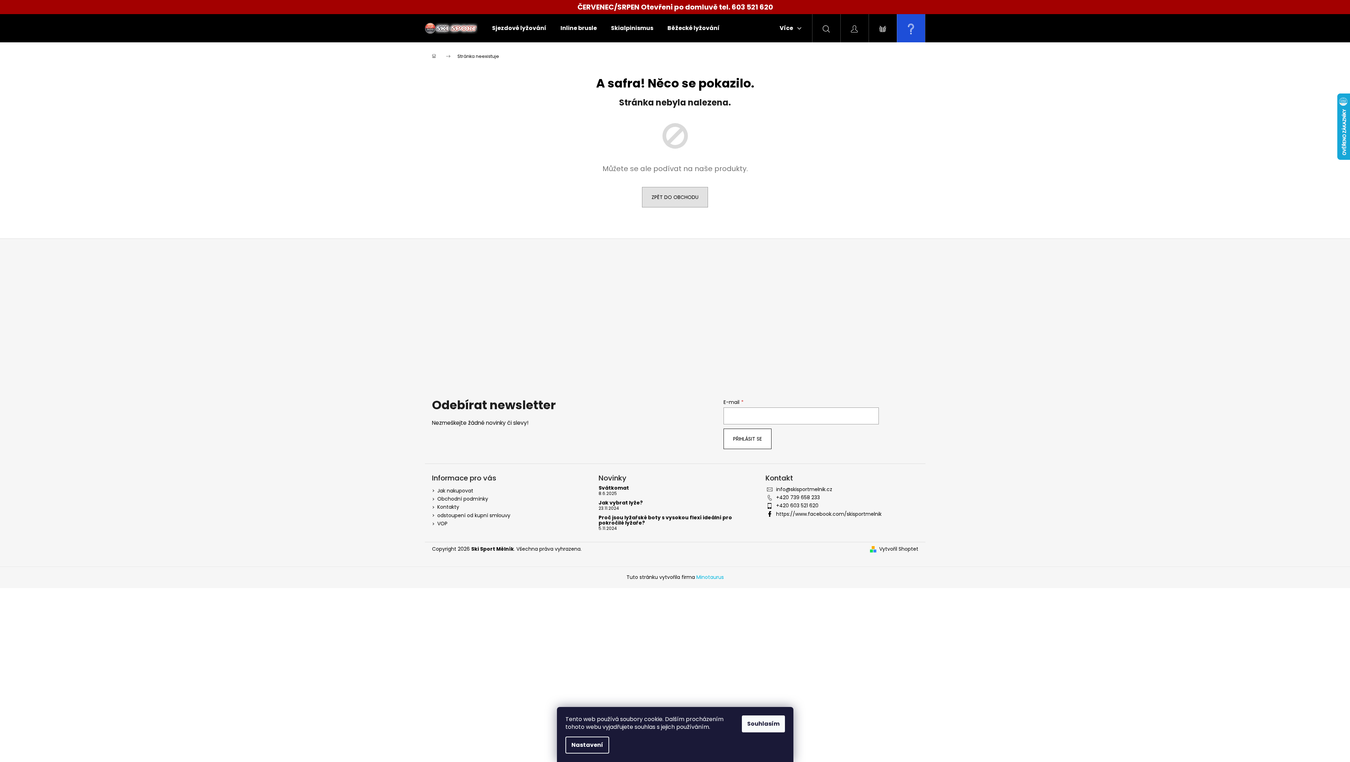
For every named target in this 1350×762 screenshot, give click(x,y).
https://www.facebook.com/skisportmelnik (829, 514)
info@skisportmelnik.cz (804, 489)
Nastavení (587, 745)
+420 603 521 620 (797, 505)
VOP (442, 523)
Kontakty (448, 506)
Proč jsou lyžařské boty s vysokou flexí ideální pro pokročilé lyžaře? (665, 520)
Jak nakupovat (455, 490)
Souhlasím (763, 724)
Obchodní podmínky (462, 498)
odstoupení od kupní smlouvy (473, 515)
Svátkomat (614, 488)
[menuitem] (519, 28)
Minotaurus (710, 577)
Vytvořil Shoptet (898, 549)
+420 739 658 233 (798, 497)
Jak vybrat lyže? (621, 503)
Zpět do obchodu (675, 197)
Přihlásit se (747, 438)
